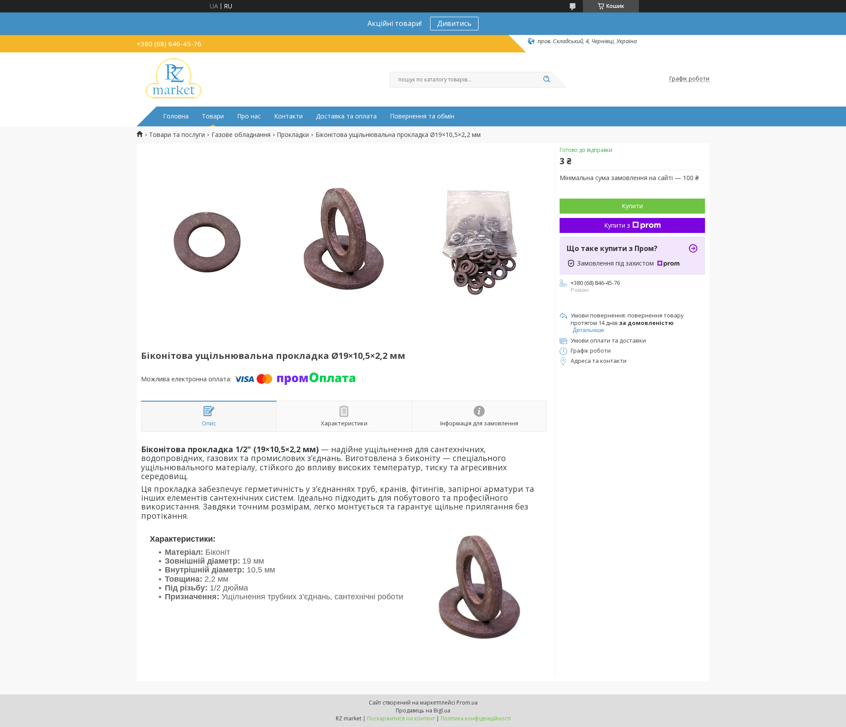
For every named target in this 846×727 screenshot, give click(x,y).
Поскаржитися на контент (401, 718)
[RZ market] (174, 79)
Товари (213, 116)
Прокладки (293, 135)
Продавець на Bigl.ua (423, 710)
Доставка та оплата (346, 116)
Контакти (288, 116)
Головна (176, 116)
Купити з (617, 225)
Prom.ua (467, 702)
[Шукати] (546, 80)
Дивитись (454, 23)
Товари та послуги (177, 135)
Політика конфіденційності (476, 718)
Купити (632, 206)
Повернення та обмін (422, 116)
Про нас (249, 116)
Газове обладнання (241, 135)
